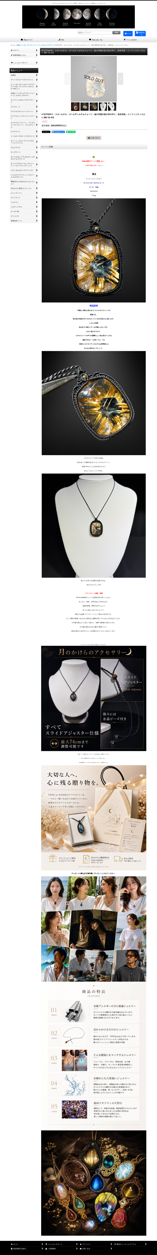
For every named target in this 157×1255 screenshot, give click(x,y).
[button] (67, 79)
